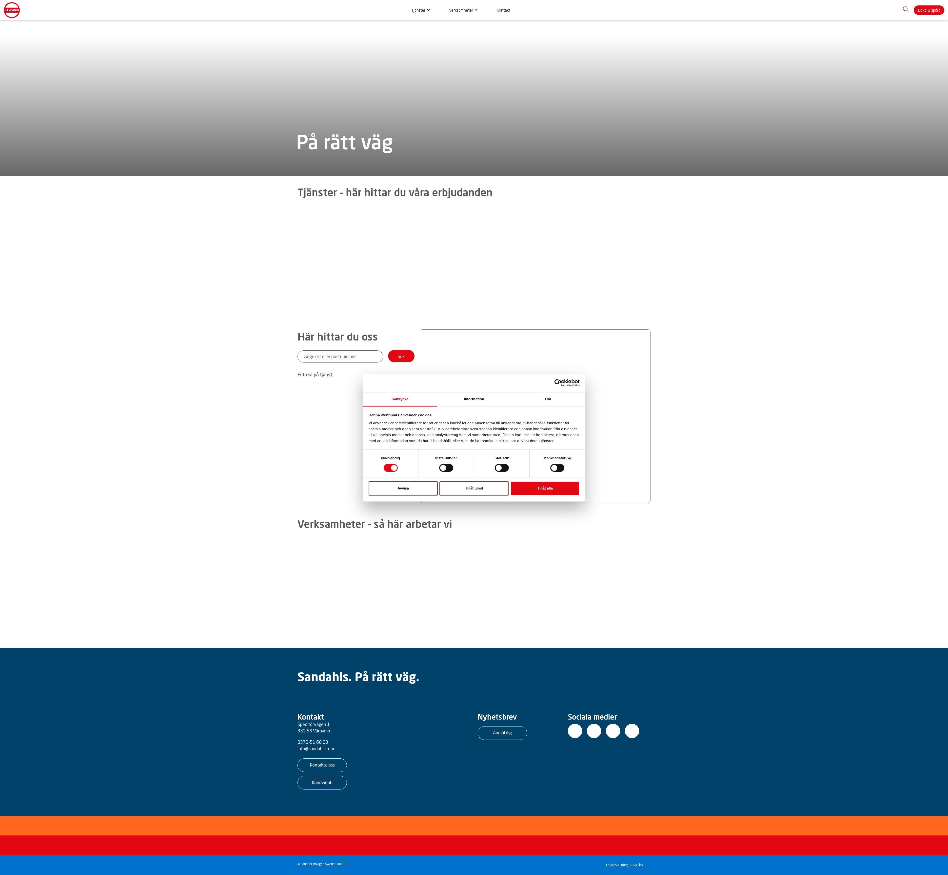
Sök (401, 356)
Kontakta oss (322, 765)
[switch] (446, 468)
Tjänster (418, 10)
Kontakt (503, 10)
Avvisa (403, 488)
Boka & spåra (929, 10)
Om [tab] (548, 399)
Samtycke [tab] (400, 399)
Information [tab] (474, 399)
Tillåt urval (474, 488)
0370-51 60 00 (312, 742)
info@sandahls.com (315, 748)
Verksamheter (461, 10)
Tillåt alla (545, 488)
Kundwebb (322, 782)
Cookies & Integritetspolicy (624, 865)
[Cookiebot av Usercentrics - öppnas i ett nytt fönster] (558, 382)
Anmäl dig (502, 733)
